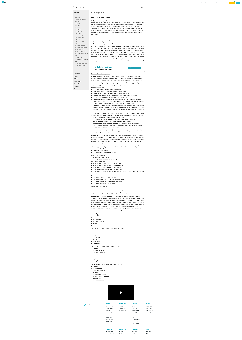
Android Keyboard (111, 336)
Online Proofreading (110, 319)
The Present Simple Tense (80, 45)
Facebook (149, 331)
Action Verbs (77, 17)
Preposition (77, 84)
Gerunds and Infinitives (79, 35)
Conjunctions (77, 81)
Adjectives (76, 12)
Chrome (135, 331)
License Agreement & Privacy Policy (136, 320)
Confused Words (122, 315)
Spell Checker (108, 315)
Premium (232, 2)
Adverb (76, 78)
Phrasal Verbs (77, 25)
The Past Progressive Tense (80, 51)
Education (218, 2)
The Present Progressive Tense (81, 47)
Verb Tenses (77, 27)
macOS (122, 331)
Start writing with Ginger (135, 67)
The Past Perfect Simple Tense (81, 63)
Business (212, 2)
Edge (135, 333)
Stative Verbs (77, 21)
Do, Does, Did (77, 39)
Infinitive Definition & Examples (81, 37)
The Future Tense (78, 57)
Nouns (76, 76)
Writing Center (122, 306)
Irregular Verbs (78, 29)
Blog (133, 317)
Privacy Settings (135, 323)
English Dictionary (109, 323)
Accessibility (134, 312)
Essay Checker (109, 321)
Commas (76, 86)
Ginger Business (149, 308)
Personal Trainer (109, 317)
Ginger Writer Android (112, 333)
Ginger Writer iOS (110, 331)
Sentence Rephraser (110, 308)
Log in (237, 2)
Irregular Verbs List (78, 31)
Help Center (134, 308)
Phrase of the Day (122, 310)
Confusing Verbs (78, 33)
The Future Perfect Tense (80, 69)
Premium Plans (149, 306)
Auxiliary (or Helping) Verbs (80, 19)
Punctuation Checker (110, 312)
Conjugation (77, 73)
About (133, 306)
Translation (108, 310)
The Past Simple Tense (79, 49)
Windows (122, 333)
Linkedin (149, 333)
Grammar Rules (122, 308)
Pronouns (76, 89)
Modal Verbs (77, 23)
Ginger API (224, 2)
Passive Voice (77, 71)
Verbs (137, 7)
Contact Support (135, 310)
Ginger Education (149, 310)
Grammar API (148, 312)
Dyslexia (134, 315)
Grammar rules (132, 7)
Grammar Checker (204, 2)
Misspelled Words (122, 312)
